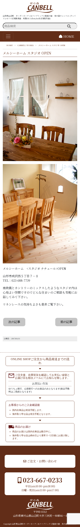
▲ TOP (66, 449)
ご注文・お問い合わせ (41, 461)
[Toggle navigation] (8, 36)
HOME (68, 36)
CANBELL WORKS (25, 45)
